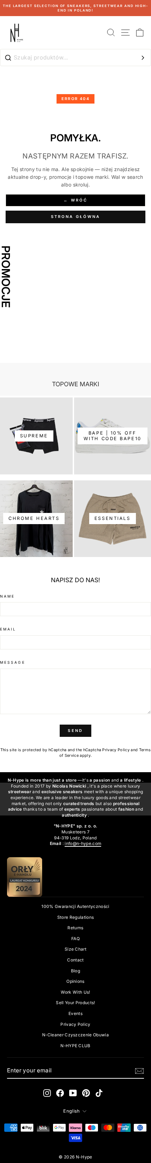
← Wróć (75, 200)
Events (75, 1013)
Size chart (75, 949)
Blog (75, 970)
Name (7, 596)
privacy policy (75, 1024)
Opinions (75, 981)
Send (75, 730)
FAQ (75, 938)
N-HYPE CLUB (75, 1045)
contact (75, 960)
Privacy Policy (116, 749)
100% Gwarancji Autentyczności (75, 906)
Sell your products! (75, 1002)
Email (8, 629)
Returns (75, 927)
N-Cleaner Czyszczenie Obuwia (75, 1034)
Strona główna (75, 216)
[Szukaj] (142, 57)
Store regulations (75, 917)
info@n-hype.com (83, 843)
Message (12, 662)
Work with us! (75, 992)
